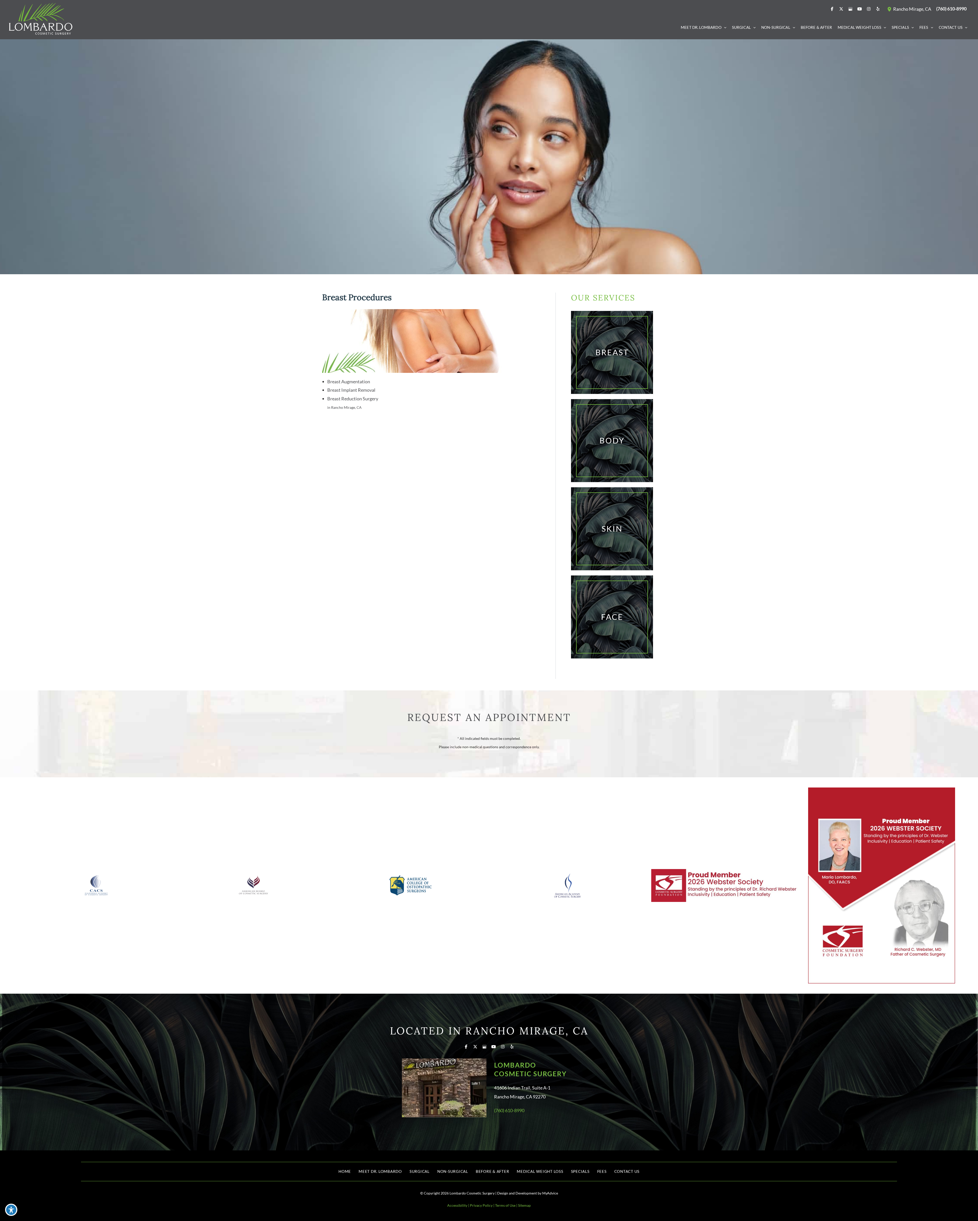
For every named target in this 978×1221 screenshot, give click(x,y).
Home (344, 1171)
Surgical (420, 1171)
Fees (602, 1171)
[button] (724, 27)
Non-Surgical (452, 1171)
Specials (580, 1171)
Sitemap (524, 1205)
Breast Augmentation (348, 381)
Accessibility (457, 1205)
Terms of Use (505, 1205)
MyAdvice (550, 1193)
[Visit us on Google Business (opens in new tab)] (850, 9)
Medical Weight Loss (540, 1171)
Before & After (492, 1171)
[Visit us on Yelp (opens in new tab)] (878, 9)
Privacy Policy (481, 1205)
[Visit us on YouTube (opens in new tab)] (859, 9)
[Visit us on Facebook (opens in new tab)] (832, 9)
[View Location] (890, 8)
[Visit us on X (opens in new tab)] (841, 9)
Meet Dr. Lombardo (380, 1171)
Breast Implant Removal (351, 390)
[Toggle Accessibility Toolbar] (11, 1210)
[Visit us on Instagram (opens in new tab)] (869, 9)
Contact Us (627, 1171)
